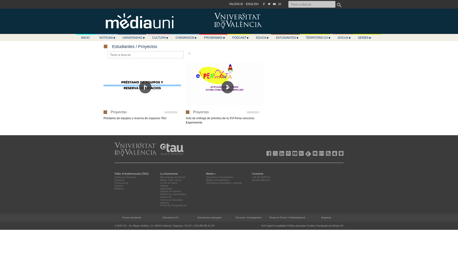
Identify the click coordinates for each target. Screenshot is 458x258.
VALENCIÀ (236, 4)
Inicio (85, 37)
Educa (262, 37)
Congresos (186, 37)
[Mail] (279, 4)
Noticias (107, 37)
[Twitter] (269, 4)
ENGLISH (252, 4)
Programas (214, 37)
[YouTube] (274, 4)
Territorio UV (318, 37)
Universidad (134, 37)
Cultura (160, 37)
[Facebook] (263, 4)
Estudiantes (287, 37)
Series (364, 37)
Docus (344, 37)
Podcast (240, 37)
